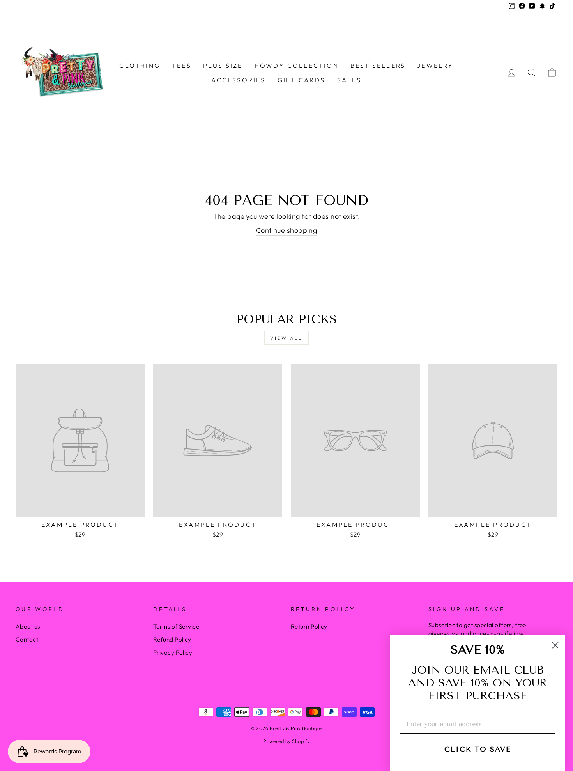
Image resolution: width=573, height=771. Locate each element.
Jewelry (435, 65)
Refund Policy (172, 639)
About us (28, 626)
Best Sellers (377, 65)
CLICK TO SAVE (477, 749)
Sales (349, 80)
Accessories (238, 80)
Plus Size (223, 65)
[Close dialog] (555, 645)
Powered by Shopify (286, 741)
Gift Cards (301, 80)
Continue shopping (286, 230)
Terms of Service (176, 626)
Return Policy (309, 626)
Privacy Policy (172, 652)
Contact (27, 639)
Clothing (139, 65)
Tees (181, 65)
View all (286, 338)
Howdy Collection (297, 65)
